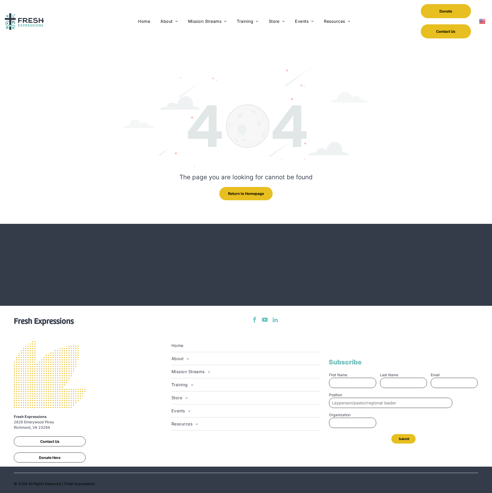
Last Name (389, 375)
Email (435, 375)
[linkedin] (275, 320)
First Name (338, 375)
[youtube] (264, 320)
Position (335, 395)
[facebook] (254, 320)
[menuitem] (144, 21)
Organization (340, 415)
